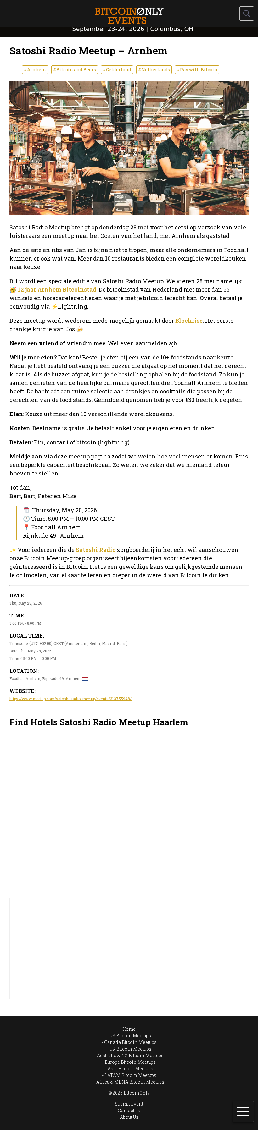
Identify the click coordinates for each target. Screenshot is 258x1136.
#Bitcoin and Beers (74, 70)
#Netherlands (154, 70)
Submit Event (129, 1104)
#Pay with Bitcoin (197, 70)
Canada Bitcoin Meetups (130, 1042)
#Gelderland (117, 70)
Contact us (129, 1110)
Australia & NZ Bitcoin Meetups (130, 1055)
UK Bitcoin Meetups (130, 1049)
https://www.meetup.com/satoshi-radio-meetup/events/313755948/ (70, 698)
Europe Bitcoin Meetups (130, 1062)
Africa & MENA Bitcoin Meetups (130, 1082)
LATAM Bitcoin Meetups (130, 1075)
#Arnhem (35, 70)
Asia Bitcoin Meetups (130, 1069)
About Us (129, 1117)
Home (129, 1029)
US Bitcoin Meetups (130, 1036)
